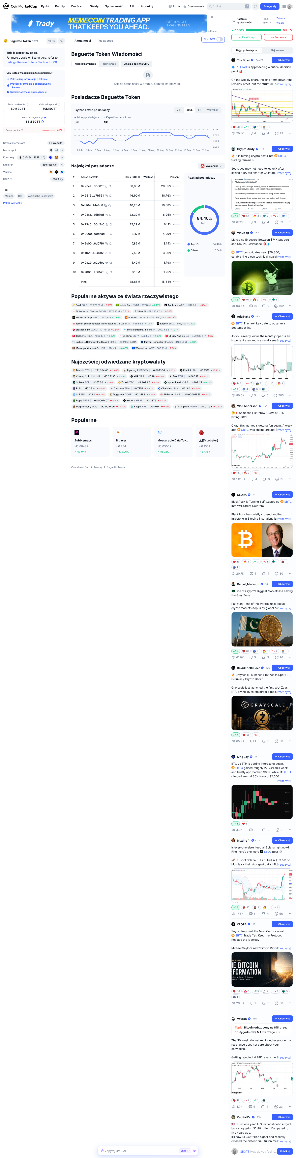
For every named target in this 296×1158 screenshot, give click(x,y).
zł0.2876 (146, 400)
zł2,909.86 (140, 382)
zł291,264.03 (97, 370)
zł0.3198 (134, 394)
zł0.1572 (201, 370)
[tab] (85, 64)
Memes (9, 195)
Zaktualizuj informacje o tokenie (29, 79)
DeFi (20, 195)
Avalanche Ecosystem (40, 195)
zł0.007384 (151, 370)
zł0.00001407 (97, 400)
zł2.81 (90, 394)
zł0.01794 (200, 406)
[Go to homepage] (20, 6)
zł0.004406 (101, 406)
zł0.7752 (133, 388)
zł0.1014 (152, 406)
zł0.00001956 (187, 394)
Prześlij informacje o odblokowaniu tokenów (30, 85)
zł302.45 (190, 382)
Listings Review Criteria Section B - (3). (32, 62)
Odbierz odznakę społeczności (28, 91)
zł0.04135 (101, 376)
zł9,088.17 (190, 376)
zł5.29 (149, 376)
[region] (104, 6)
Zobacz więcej (280, 20)
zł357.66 (94, 382)
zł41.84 (181, 388)
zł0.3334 (91, 388)
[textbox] (259, 1151)
